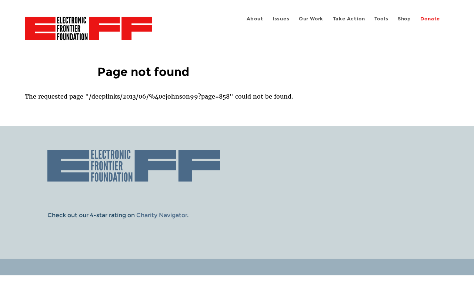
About (255, 18)
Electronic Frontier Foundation (88, 33)
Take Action (349, 18)
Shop (404, 18)
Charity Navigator (161, 215)
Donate (430, 18)
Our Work (311, 18)
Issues (281, 18)
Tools (381, 18)
